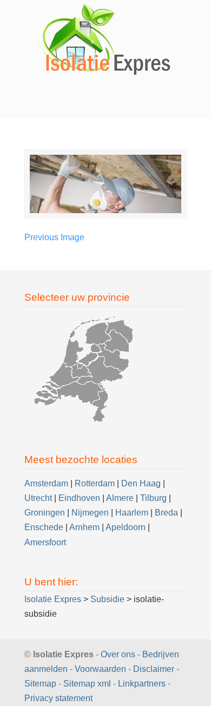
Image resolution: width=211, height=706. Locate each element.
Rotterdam (95, 483)
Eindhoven (79, 498)
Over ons (118, 654)
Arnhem (84, 527)
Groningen (44, 512)
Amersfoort (45, 542)
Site (70, 683)
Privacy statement (58, 698)
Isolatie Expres (105, 39)
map (86, 683)
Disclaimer (153, 669)
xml (104, 683)
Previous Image (54, 237)
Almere (120, 498)
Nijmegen (90, 512)
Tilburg (153, 498)
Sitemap (40, 683)
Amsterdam (46, 483)
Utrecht (38, 498)
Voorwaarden (100, 669)
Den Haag (141, 483)
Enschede (43, 527)
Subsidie (107, 599)
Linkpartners (142, 683)
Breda (166, 512)
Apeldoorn (126, 527)
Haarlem (131, 512)
